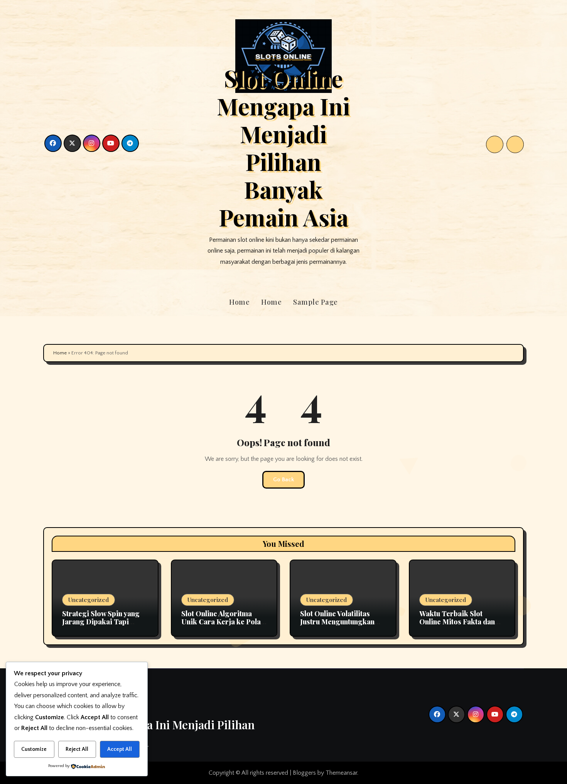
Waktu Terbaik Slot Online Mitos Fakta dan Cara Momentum (457, 622)
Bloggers (304, 772)
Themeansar (341, 772)
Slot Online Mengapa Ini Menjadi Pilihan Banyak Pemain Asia (283, 147)
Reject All (77, 749)
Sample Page (315, 302)
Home (239, 302)
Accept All (119, 749)
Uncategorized (88, 600)
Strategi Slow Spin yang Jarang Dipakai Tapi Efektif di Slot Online (101, 622)
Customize (34, 749)
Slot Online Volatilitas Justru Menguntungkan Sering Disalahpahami (337, 622)
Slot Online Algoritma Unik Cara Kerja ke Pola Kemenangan (221, 622)
